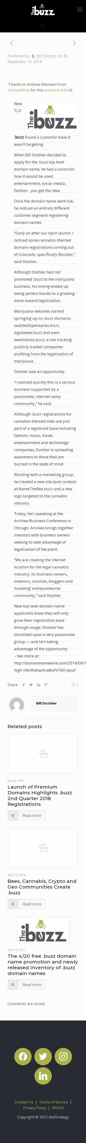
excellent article (57, 90)
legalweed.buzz (28, 332)
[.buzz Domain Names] (43, 9)
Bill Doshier (46, 55)
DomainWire (19, 90)
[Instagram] (63, 1056)
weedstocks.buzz (29, 339)
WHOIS (58, 1107)
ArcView (21, 520)
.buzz (19, 137)
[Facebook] (23, 1056)
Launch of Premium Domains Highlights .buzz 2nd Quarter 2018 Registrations (40, 795)
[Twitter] (43, 1056)
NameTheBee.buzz (36, 488)
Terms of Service (53, 1102)
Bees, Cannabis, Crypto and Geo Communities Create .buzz (42, 886)
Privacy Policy (34, 1107)
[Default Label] (43, 1075)
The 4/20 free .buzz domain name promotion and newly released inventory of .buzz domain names (43, 964)
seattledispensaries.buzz (36, 325)
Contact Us (23, 1102)
